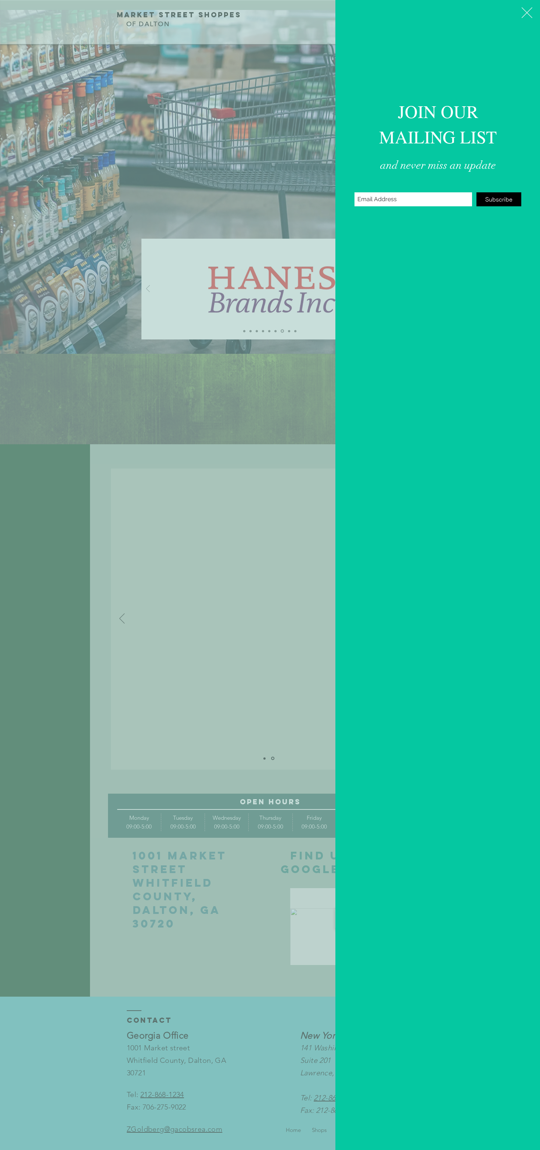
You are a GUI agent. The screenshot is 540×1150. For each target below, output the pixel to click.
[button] (527, 12)
